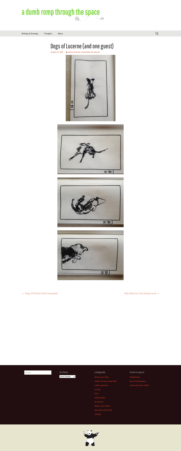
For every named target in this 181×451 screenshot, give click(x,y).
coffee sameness (101, 385)
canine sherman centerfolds (79, 52)
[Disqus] (90, 331)
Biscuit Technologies (138, 381)
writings (97, 414)
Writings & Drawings (30, 33)
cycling (97, 389)
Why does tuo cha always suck (141, 293)
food (96, 393)
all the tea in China (101, 377)
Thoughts (48, 33)
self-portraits (99, 397)
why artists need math (103, 410)
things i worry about (102, 406)
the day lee (95, 52)
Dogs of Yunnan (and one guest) (40, 293)
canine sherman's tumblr (139, 385)
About (60, 33)
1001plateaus (135, 377)
